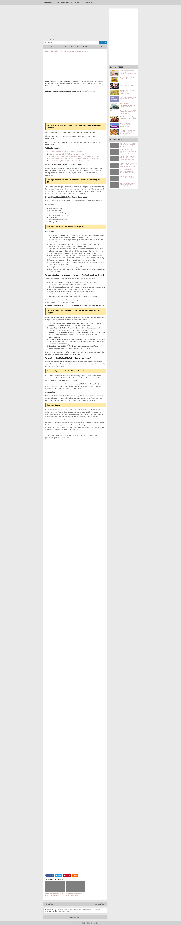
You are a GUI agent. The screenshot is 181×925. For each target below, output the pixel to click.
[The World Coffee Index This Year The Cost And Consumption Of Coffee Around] (115, 158)
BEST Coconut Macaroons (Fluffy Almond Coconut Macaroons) (128, 98)
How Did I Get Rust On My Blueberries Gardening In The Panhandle (128, 112)
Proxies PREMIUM (63, 2)
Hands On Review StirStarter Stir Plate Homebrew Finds (126, 125)
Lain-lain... (90, 2)
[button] (75, 875)
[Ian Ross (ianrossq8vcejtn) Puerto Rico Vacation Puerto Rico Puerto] (115, 185)
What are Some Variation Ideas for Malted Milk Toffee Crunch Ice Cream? (75, 158)
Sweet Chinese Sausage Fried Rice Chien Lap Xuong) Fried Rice (127, 131)
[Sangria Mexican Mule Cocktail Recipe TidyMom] (115, 178)
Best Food (78, 2)
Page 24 (58, 405)
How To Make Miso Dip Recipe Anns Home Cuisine (128, 117)
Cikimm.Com (48, 2)
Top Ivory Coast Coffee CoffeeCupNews (69, 227)
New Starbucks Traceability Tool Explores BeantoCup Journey (128, 105)
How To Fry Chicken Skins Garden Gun (128, 77)
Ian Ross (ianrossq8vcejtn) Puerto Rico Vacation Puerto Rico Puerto (128, 184)
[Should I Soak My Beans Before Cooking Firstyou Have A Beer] (115, 145)
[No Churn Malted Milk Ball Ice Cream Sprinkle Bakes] (55, 886)
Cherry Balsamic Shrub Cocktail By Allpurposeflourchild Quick (128, 72)
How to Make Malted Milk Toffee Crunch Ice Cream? (67, 154)
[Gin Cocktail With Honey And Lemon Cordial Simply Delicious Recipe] (115, 152)
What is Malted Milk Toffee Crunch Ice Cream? (65, 152)
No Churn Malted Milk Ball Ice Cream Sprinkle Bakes (54, 894)
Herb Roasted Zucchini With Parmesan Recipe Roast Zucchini (127, 92)
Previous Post (99, 904)
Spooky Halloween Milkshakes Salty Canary (127, 84)
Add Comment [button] (75, 917)
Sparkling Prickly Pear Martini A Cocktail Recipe (72, 371)
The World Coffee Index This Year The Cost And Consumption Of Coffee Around (127, 159)
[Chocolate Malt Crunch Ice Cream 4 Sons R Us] (75, 886)
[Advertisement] (75, 21)
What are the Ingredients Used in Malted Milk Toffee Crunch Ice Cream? (74, 156)
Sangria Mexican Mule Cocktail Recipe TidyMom (128, 177)
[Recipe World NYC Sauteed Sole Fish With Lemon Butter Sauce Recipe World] (115, 165)
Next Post (49, 904)
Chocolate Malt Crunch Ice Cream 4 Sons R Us (66, 51)
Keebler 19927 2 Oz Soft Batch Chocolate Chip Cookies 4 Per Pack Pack (127, 171)
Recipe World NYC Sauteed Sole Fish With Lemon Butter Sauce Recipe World (128, 165)
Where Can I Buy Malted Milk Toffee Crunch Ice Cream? (69, 161)
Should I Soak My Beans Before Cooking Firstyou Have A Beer (127, 145)
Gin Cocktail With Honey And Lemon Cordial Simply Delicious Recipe (128, 151)
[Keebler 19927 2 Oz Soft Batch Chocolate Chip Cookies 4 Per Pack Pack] (115, 172)
